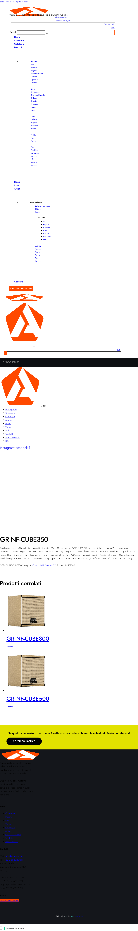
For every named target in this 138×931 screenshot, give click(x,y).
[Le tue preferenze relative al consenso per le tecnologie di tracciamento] (14, 928)
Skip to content (7, 1)
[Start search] (47, 33)
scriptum (77, 916)
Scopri (9, 646)
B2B (112, 27)
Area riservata (109, 24)
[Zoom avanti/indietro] (1, 926)
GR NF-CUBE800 (27, 639)
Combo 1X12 (38, 565)
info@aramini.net (61, 17)
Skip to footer (21, 1)
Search (13, 32)
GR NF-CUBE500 (27, 699)
